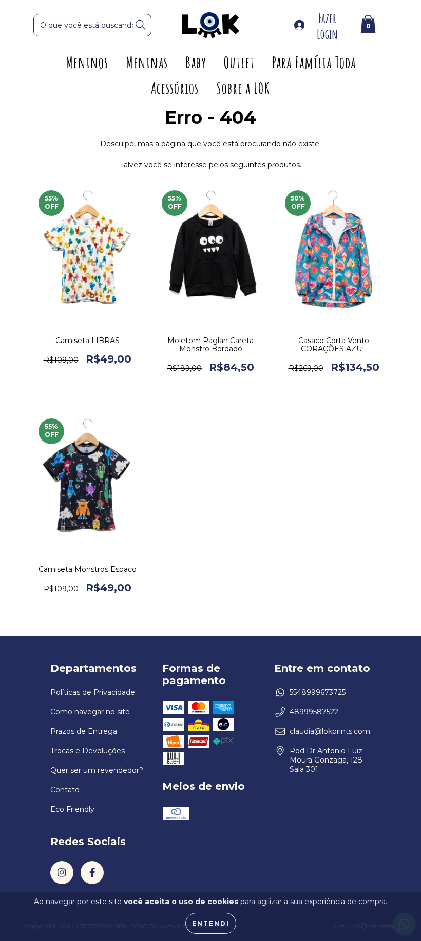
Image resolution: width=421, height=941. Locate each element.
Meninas (147, 62)
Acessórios (175, 87)
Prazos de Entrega (83, 731)
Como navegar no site (90, 711)
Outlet (239, 62)
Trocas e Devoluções (87, 750)
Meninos (87, 62)
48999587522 (314, 711)
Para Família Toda (314, 62)
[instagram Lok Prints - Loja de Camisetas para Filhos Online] (61, 872)
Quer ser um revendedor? (96, 770)
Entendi (210, 923)
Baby (195, 62)
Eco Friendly (72, 809)
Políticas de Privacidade (92, 692)
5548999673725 (318, 692)
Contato (65, 789)
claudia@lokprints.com (330, 731)
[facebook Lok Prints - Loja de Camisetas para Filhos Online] (92, 872)
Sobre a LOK (243, 87)
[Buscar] (140, 25)
